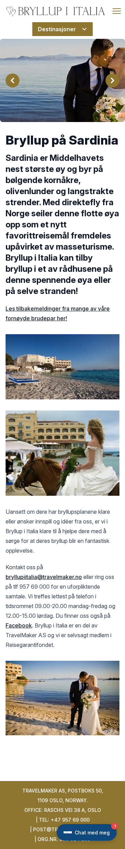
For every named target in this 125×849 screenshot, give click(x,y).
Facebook (19, 625)
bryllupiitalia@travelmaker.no (44, 576)
